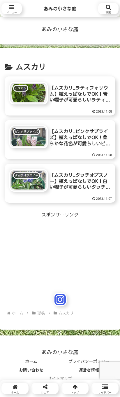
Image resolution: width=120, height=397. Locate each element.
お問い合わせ (31, 370)
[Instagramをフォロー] (60, 299)
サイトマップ (60, 378)
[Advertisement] (60, 238)
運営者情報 (89, 370)
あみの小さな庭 (60, 8)
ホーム (31, 361)
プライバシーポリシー (88, 361)
